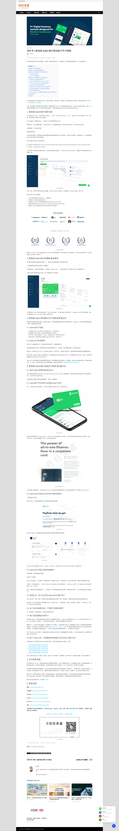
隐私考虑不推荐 (74, 708)
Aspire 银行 (33, 753)
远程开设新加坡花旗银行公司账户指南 (38, 652)
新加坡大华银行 (48, 753)
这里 (42, 708)
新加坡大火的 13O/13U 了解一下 (56, 626)
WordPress (38, 829)
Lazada (60, 150)
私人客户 (29, 12)
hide (34, 66)
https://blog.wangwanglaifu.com (40, 690)
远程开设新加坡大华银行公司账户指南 (38, 647)
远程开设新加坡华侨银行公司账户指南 (38, 649)
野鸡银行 (56, 602)
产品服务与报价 (69, 714)
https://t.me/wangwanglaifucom (40, 694)
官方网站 (48, 714)
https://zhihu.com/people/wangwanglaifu (39, 705)
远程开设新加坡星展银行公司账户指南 (38, 645)
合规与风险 (36, 12)
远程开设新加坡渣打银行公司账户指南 (38, 650)
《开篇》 (47, 679)
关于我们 (58, 12)
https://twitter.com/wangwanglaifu (40, 698)
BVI (89, 106)
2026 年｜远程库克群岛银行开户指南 (37, 798)
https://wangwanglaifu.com (36, 687)
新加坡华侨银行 (40, 753)
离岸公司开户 (29, 48)
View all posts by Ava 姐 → (41, 774)
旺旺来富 (24, 5)
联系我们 (61, 714)
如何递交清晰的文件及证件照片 (71, 362)
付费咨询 (52, 12)
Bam (43, 829)
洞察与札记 (44, 12)
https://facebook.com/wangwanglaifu (41, 701)
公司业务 (22, 12)
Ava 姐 (31, 53)
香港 (77, 106)
